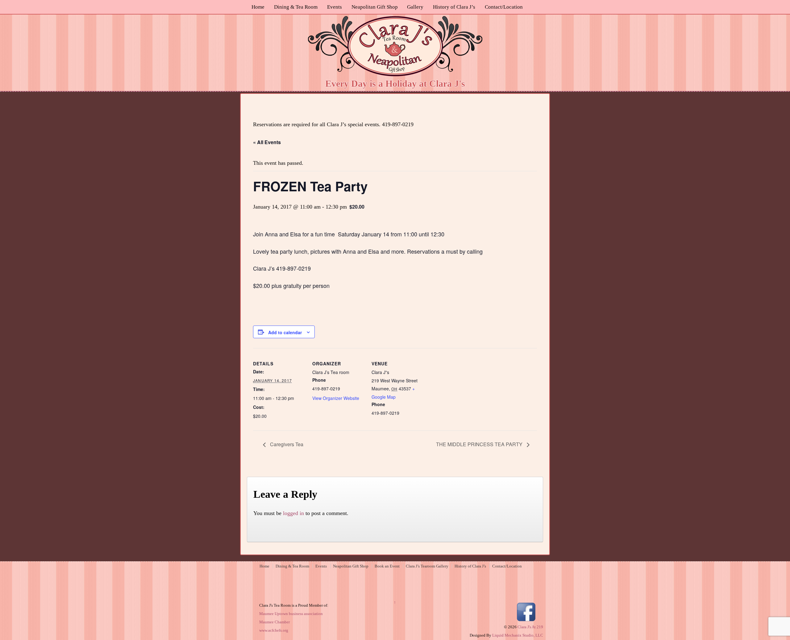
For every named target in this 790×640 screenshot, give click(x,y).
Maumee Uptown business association (291, 613)
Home (258, 7)
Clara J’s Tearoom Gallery (427, 566)
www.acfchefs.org (273, 630)
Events (334, 7)
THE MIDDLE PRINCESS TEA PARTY (480, 444)
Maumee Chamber (274, 622)
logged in (293, 513)
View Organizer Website (335, 398)
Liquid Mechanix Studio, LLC (517, 635)
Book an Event (387, 566)
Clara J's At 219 (530, 627)
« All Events (267, 142)
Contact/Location (504, 7)
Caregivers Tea (286, 444)
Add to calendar (285, 332)
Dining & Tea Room (296, 7)
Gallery (415, 7)
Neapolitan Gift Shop (374, 7)
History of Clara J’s (454, 7)
